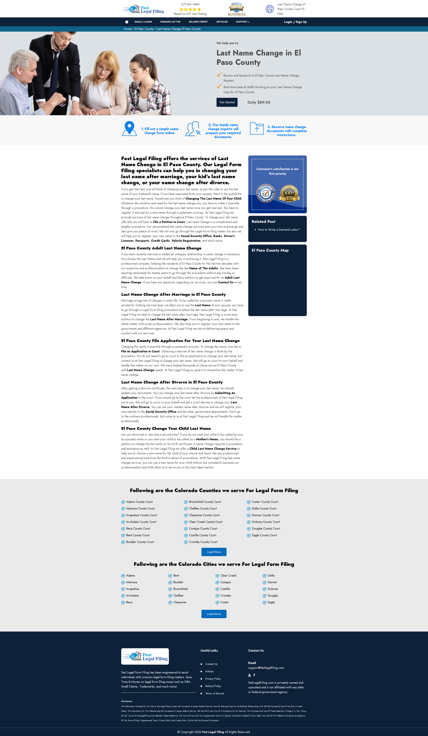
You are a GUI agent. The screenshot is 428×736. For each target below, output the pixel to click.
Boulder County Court (140, 542)
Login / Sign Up (295, 22)
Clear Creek (228, 575)
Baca (129, 602)
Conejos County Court (203, 528)
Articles (222, 21)
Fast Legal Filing (213, 732)
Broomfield (180, 589)
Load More (214, 552)
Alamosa (131, 582)
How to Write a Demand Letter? (279, 230)
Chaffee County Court (203, 508)
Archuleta (132, 595)
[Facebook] (254, 675)
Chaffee (178, 595)
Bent (176, 575)
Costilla (225, 589)
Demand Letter (170, 21)
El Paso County (144, 29)
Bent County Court (138, 535)
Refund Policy (213, 686)
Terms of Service (214, 693)
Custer (225, 602)
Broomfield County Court (205, 502)
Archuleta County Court (141, 522)
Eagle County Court (264, 535)
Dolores (273, 589)
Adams (130, 575)
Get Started (227, 102)
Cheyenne (179, 602)
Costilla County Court (202, 535)
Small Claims (143, 21)
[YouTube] (249, 675)
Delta (271, 575)
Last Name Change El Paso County (178, 29)
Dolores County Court (266, 522)
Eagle (271, 602)
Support (241, 21)
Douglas (273, 595)
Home (128, 29)
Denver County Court (265, 515)
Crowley (226, 595)
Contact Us (211, 664)
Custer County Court (265, 502)
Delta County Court (264, 508)
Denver (272, 582)
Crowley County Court (203, 542)
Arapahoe (132, 589)
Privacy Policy (213, 679)
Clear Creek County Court (206, 522)
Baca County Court (138, 528)
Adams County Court (139, 502)
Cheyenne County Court (204, 515)
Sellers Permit (198, 21)
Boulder (178, 582)
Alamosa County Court (140, 508)
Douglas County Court (266, 528)
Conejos (226, 582)
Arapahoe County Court (141, 515)
